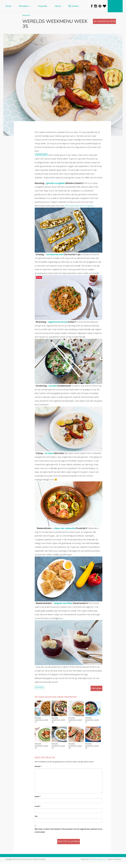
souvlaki (53, 385)
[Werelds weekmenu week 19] (76, 708)
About (58, 6)
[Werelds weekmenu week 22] (42, 734)
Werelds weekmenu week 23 (58, 746)
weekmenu (39, 687)
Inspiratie (42, 6)
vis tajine (49, 453)
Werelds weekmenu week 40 (92, 746)
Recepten (24, 6)
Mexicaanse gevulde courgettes (79, 205)
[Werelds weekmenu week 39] (76, 734)
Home (8, 6)
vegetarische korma (57, 321)
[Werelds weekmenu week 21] (93, 708)
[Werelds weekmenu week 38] (59, 708)
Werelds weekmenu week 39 (75, 746)
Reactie (38, 766)
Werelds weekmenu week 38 (58, 720)
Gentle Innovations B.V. (97, 859)
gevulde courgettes (55, 183)
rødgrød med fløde (63, 603)
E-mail (37, 806)
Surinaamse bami (55, 254)
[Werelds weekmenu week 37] (42, 708)
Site (36, 816)
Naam (37, 796)
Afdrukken (96, 688)
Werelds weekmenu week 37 (41, 720)
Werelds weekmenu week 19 (75, 720)
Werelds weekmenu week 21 (92, 720)
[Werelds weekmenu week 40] (93, 734)
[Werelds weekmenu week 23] (59, 734)
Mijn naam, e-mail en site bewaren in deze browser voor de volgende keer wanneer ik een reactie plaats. (68, 830)
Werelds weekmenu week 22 (41, 746)
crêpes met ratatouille (64, 528)
